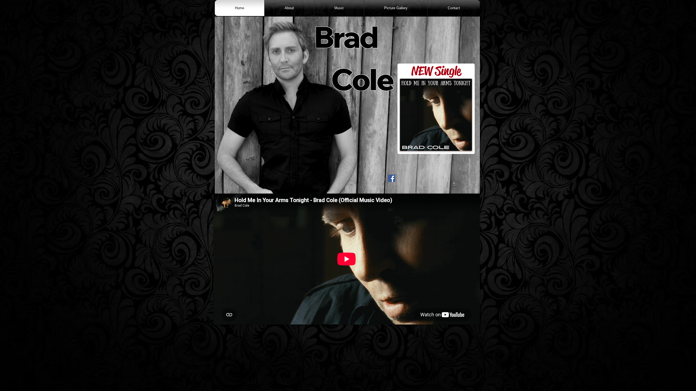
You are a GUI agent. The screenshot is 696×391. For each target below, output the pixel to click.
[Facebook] (391, 178)
